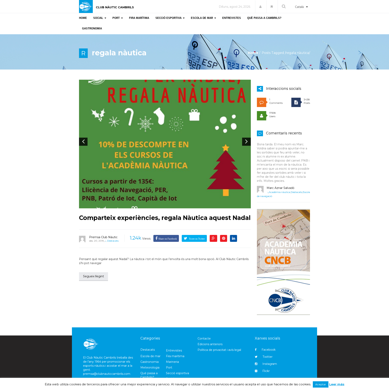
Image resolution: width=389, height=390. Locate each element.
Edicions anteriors (210, 344)
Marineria (172, 362)
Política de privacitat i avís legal (219, 350)
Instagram (269, 364)
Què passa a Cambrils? (149, 375)
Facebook (269, 349)
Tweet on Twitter (196, 239)
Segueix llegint (93, 276)
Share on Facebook (167, 239)
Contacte (204, 338)
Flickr (266, 371)
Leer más (336, 384)
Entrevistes (174, 350)
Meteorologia (149, 367)
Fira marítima (175, 356)
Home (253, 53)
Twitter (268, 357)
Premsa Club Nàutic (103, 237)
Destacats (113, 240)
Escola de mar (150, 356)
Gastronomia (149, 362)
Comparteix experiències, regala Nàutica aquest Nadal (165, 218)
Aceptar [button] (320, 384)
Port (169, 367)
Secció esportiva (177, 373)
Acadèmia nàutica (279, 192)
